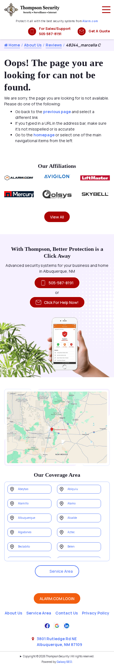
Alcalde (72, 518)
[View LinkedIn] (67, 625)
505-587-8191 (61, 282)
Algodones (24, 532)
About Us (33, 45)
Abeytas (23, 489)
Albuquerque (26, 518)
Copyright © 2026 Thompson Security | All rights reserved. (58, 656)
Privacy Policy (95, 613)
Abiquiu (73, 489)
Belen (71, 546)
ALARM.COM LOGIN (57, 598)
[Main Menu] (106, 10)
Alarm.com (90, 21)
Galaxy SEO (64, 662)
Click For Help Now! (61, 302)
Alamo (72, 503)
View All (57, 217)
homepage (44, 134)
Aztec (71, 532)
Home (14, 45)
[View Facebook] (47, 625)
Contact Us (66, 613)
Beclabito (24, 546)
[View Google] (57, 625)
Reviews (54, 45)
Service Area (61, 571)
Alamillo (23, 503)
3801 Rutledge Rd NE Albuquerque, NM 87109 (59, 641)
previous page (57, 111)
